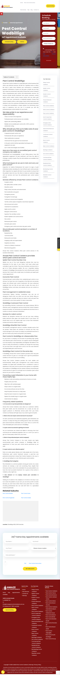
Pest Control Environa (51, 595)
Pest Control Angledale (8, 497)
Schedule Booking (9, 41)
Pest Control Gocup (51, 638)
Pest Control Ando (25, 493)
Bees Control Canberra (48, 146)
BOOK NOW (48, 60)
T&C (52, 52)
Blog (32, 9)
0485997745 (7, 600)
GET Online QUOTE (30, 568)
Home (23, 589)
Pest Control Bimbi (50, 617)
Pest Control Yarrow (51, 593)
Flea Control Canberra (48, 113)
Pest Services (23, 9)
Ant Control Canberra (48, 153)
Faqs (28, 9)
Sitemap (24, 595)
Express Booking (50, 5)
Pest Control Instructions (35, 563)
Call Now (22, 41)
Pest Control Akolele (8, 493)
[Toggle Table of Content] (16, 77)
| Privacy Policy (37, 664)
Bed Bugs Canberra (47, 150)
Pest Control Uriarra (51, 601)
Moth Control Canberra (48, 109)
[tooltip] (1, 10)
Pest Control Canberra (48, 105)
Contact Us (36, 9)
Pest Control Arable (26, 497)
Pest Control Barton (51, 615)
